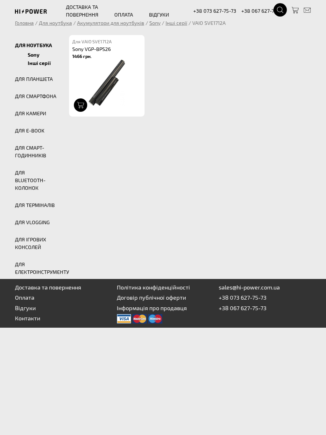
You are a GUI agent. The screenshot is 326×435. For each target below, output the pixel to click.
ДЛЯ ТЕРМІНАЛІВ (35, 205)
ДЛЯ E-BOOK (29, 130)
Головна (24, 23)
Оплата (24, 297)
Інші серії (176, 23)
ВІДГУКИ (159, 14)
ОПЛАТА (123, 14)
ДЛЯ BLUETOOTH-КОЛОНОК (30, 180)
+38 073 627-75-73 (214, 11)
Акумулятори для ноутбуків (110, 23)
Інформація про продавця (152, 307)
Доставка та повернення (48, 287)
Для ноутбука (55, 23)
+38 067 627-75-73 (262, 11)
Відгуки (25, 307)
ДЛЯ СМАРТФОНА (35, 96)
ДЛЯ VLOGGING (32, 222)
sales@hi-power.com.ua (249, 287)
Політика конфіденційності (153, 287)
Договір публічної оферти (151, 297)
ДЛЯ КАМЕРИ (30, 113)
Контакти (27, 318)
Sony (154, 23)
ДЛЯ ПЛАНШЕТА (34, 79)
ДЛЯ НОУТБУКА (33, 45)
